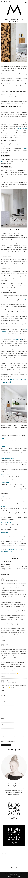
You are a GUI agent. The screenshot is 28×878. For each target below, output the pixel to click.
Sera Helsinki (4, 532)
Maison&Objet (18, 339)
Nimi (2, 718)
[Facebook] (6, 2)
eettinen (3, 564)
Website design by (14, 876)
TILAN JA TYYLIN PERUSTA (21, 567)
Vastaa (3, 640)
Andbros (3, 433)
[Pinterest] (4, 2)
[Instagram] (1, 2)
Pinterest (24, 148)
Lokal (2, 496)
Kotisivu (3, 731)
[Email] (9, 2)
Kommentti (4, 704)
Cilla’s (2, 438)
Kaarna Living (5, 474)
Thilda (6, 644)
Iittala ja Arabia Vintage (7, 458)
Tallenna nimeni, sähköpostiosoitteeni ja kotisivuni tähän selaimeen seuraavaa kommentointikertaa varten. (13, 739)
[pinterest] (15, 750)
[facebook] (12, 750)
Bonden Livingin (22, 128)
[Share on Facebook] (5, 562)
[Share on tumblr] (10, 562)
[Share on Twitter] (6, 562)
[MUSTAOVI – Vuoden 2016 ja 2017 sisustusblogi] (14, 7)
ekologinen (8, 564)
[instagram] (8, 750)
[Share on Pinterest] (8, 562)
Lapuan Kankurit (5, 482)
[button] (26, 1)
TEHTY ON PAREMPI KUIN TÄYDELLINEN (6, 568)
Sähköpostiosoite (5, 724)
